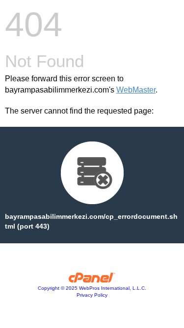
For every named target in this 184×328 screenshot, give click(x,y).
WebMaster (136, 90)
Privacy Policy (92, 295)
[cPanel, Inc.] (92, 280)
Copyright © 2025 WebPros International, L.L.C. (92, 288)
